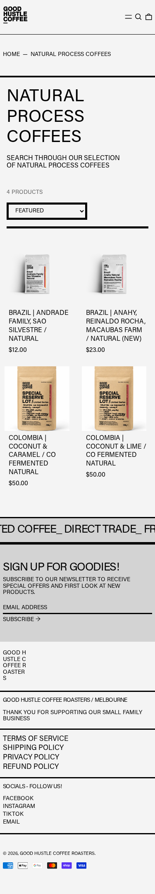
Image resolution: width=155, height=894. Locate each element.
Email (11, 822)
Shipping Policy (33, 748)
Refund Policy (31, 767)
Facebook (18, 799)
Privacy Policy (31, 757)
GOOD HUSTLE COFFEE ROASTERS (57, 854)
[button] (138, 16)
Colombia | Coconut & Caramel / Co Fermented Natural (32, 455)
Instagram (19, 807)
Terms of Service (35, 739)
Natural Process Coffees (71, 55)
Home (11, 55)
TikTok (13, 814)
